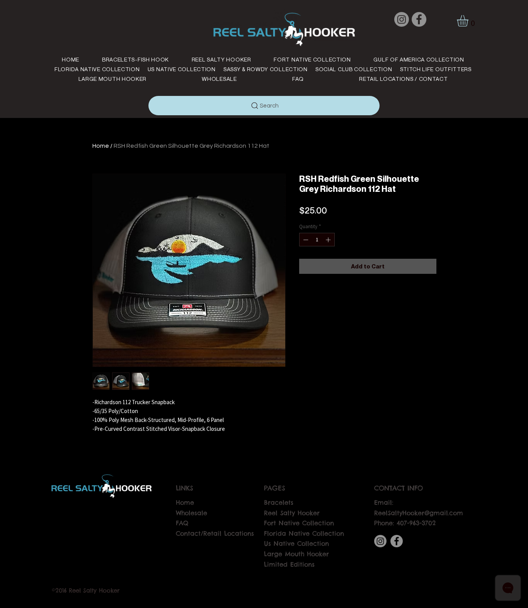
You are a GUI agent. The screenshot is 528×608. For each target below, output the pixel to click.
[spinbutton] (316, 239)
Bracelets (278, 502)
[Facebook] (419, 19)
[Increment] (329, 239)
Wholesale (191, 513)
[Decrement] (305, 239)
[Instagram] (401, 19)
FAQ (182, 523)
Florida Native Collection (304, 533)
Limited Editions (289, 564)
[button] (469, 20)
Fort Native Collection (299, 523)
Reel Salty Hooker (292, 513)
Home (100, 146)
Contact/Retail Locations (215, 533)
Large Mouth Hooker (296, 554)
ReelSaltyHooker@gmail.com (418, 513)
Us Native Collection (296, 543)
